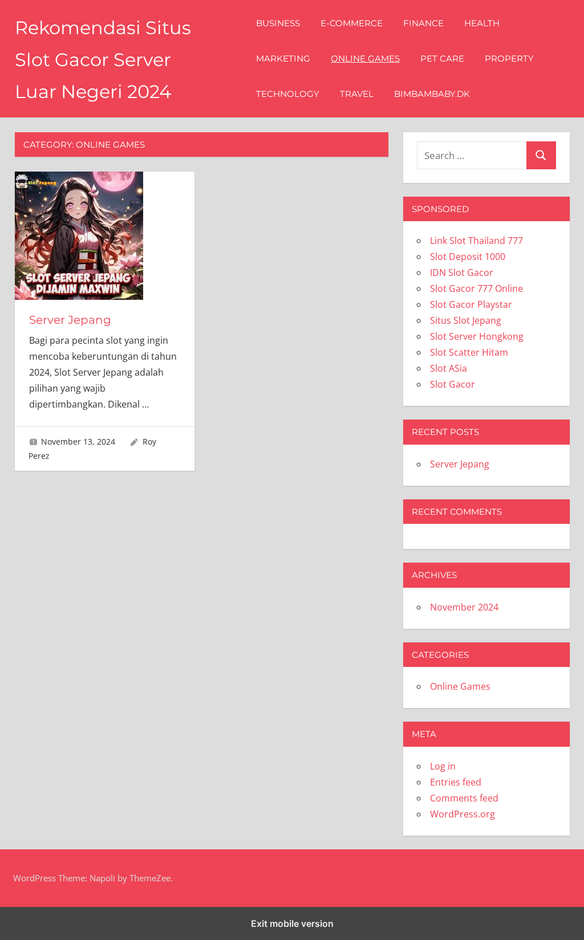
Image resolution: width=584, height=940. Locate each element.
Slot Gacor (452, 384)
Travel (357, 93)
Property (509, 58)
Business (278, 23)
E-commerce (352, 23)
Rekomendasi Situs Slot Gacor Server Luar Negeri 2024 (103, 60)
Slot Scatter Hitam (469, 352)
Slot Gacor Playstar (471, 304)
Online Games (365, 58)
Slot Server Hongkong (477, 336)
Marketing (283, 58)
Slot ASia (448, 368)
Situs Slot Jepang (465, 320)
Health (482, 23)
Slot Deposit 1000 (467, 256)
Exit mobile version (292, 923)
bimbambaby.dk (432, 93)
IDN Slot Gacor (461, 272)
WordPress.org (462, 814)
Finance (423, 23)
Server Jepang (70, 320)
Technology (287, 93)
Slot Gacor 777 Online (476, 288)
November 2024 (464, 607)
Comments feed (464, 798)
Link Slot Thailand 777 (476, 240)
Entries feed (455, 782)
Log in (443, 766)
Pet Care (442, 58)
